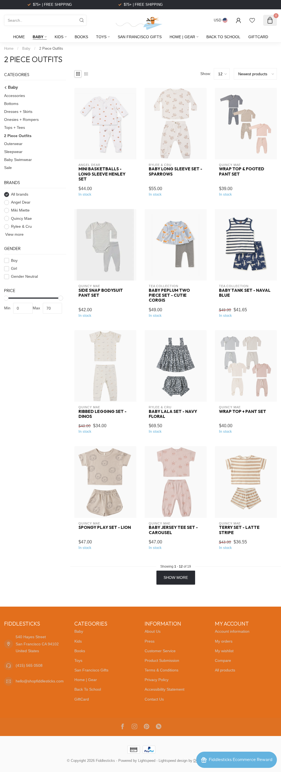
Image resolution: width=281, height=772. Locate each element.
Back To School (223, 37)
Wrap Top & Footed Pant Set (241, 171)
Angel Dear (20, 202)
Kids (59, 37)
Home (19, 37)
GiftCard (258, 37)
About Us (153, 631)
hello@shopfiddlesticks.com (40, 681)
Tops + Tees (14, 127)
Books (81, 37)
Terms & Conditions (161, 670)
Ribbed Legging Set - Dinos (102, 414)
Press (149, 641)
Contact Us (154, 699)
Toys (101, 37)
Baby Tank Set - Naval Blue (245, 293)
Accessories (14, 95)
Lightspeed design (173, 761)
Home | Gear (182, 37)
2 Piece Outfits (51, 48)
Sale (8, 167)
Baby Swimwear (18, 159)
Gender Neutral (24, 276)
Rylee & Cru (21, 226)
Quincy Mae (21, 218)
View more (14, 234)
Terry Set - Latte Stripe (239, 530)
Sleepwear (13, 151)
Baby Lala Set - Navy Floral (173, 414)
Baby (38, 37)
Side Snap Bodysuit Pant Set (100, 293)
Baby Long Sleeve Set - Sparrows (175, 171)
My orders (223, 641)
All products (225, 670)
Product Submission (162, 660)
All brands (19, 194)
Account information (232, 631)
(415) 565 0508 (29, 665)
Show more (176, 577)
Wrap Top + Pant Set (242, 411)
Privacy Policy (156, 679)
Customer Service (160, 651)
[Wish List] (252, 20)
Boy (14, 261)
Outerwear (13, 143)
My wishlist (224, 651)
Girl (14, 268)
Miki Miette (20, 210)
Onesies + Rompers (21, 119)
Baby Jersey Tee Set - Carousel (173, 530)
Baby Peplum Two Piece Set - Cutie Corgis (169, 295)
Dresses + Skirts (18, 111)
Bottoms (11, 103)
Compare (223, 660)
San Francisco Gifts (140, 37)
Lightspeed (146, 761)
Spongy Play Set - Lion (104, 527)
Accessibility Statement (164, 689)
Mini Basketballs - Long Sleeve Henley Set (101, 174)
